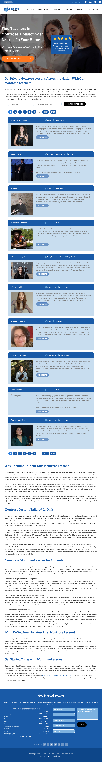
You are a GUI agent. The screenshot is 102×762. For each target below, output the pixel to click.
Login (8, 2)
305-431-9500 (44, 726)
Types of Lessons (44, 9)
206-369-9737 (44, 731)
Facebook (44, 744)
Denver (6, 719)
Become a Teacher (45, 756)
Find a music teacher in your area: (26, 709)
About (88, 9)
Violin (49, 120)
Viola (57, 257)
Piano (63, 154)
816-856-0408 (44, 724)
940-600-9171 (44, 716)
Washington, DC (9, 734)
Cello (52, 257)
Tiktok (62, 744)
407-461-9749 (44, 729)
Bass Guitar (51, 154)
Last (53, 112)
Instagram (66, 744)
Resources (78, 9)
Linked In (51, 744)
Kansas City (8, 724)
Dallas (6, 716)
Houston (61, 120)
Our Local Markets (26, 736)
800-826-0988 (91, 2)
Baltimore (7, 714)
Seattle (6, 731)
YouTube (55, 744)
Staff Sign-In (58, 756)
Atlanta (6, 711)
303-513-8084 (44, 719)
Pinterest (59, 744)
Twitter (48, 744)
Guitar (58, 154)
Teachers (68, 9)
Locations (57, 9)
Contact (96, 9)
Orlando (7, 729)
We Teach (30, 9)
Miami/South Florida (11, 726)
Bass (48, 257)
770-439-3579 (44, 711)
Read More (42, 137)
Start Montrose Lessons (17, 58)
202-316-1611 (44, 714)
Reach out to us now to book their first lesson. (57, 675)
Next (45, 112)
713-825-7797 (44, 721)
